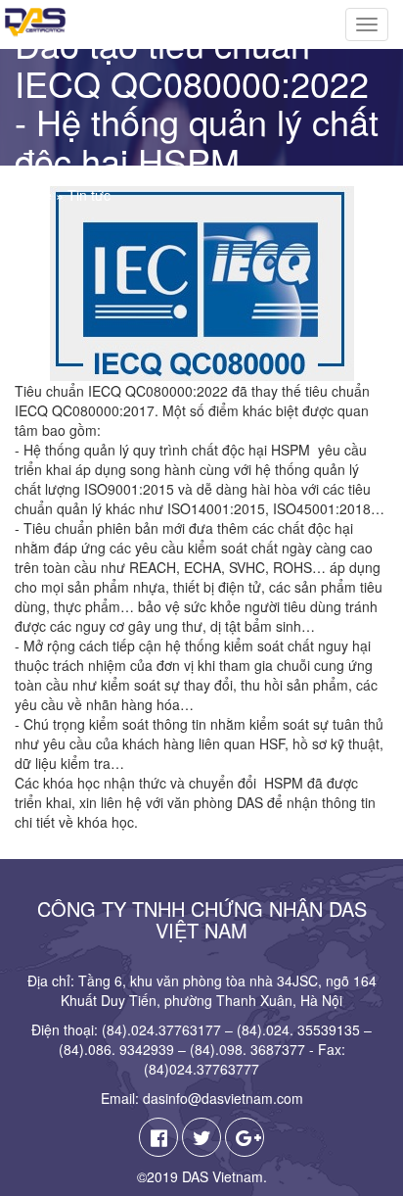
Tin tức (89, 195)
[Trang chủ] (33, 22)
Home (33, 195)
